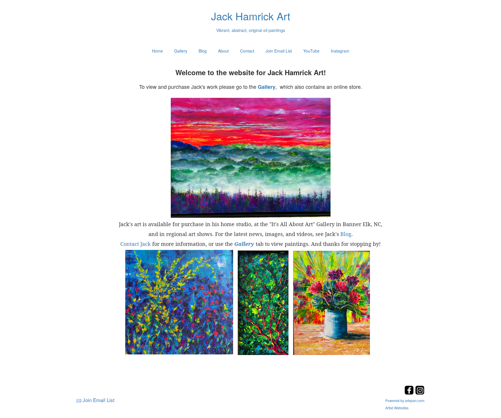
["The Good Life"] (331, 302)
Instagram (340, 51)
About (223, 51)
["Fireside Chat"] (263, 302)
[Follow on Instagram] (419, 393)
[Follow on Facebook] (409, 393)
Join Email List (279, 51)
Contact (247, 51)
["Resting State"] (251, 158)
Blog (203, 51)
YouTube (311, 51)
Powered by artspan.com (404, 400)
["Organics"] (179, 301)
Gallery (180, 51)
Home (157, 51)
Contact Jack (135, 243)
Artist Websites (397, 407)
